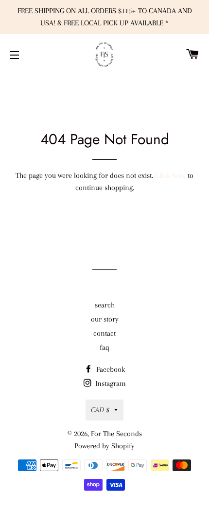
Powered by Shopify (104, 445)
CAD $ (100, 409)
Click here (170, 175)
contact (104, 333)
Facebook (109, 369)
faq (104, 347)
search (105, 305)
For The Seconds (116, 433)
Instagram (109, 383)
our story (105, 319)
